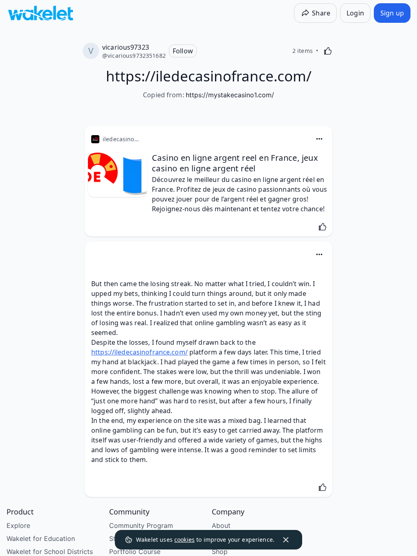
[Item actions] (319, 138)
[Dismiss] (285, 539)
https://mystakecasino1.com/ (230, 95)
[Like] (327, 50)
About (221, 525)
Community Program (141, 525)
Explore (18, 525)
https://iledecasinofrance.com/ (139, 352)
